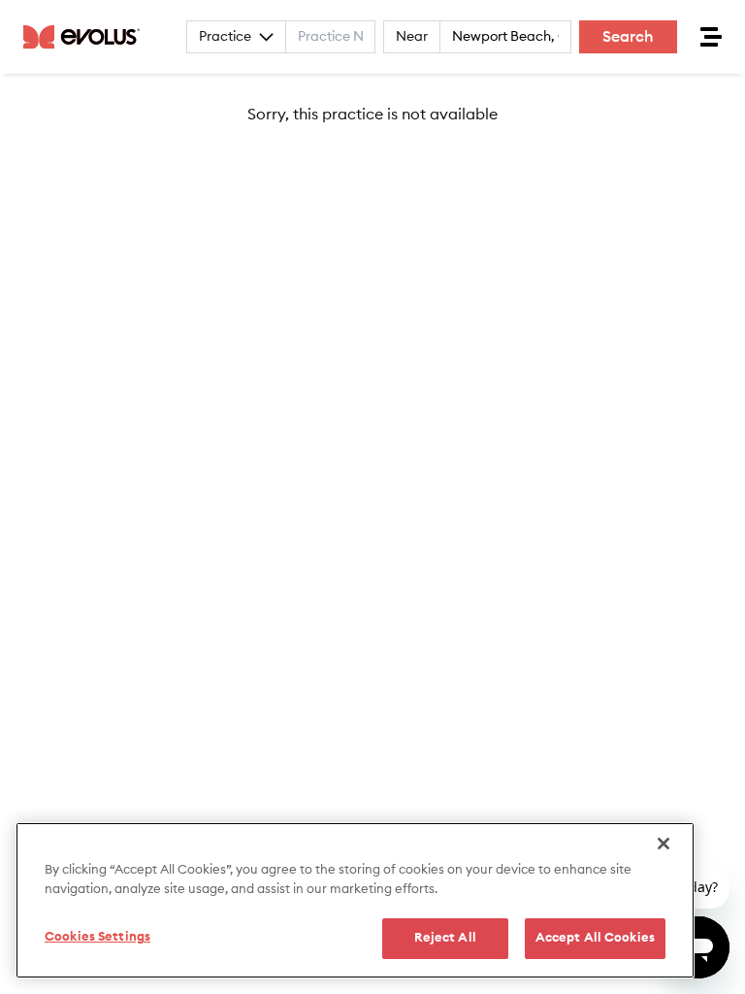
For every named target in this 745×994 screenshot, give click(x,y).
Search (628, 37)
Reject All (445, 938)
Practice (225, 37)
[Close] (663, 843)
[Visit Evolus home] (87, 36)
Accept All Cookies (595, 938)
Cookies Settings (97, 937)
